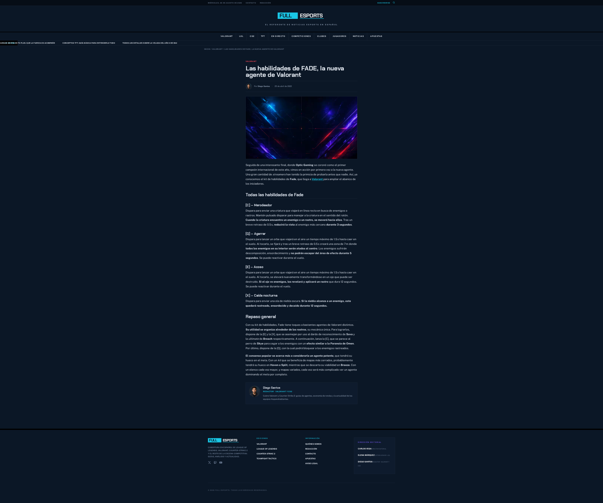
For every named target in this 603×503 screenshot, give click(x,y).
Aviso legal (311, 463)
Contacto (251, 3)
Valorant (227, 36)
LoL (241, 36)
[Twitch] (215, 463)
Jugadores (339, 36)
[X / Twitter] (209, 463)
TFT (263, 36)
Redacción (265, 3)
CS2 (252, 36)
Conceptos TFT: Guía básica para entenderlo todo (66, 43)
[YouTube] (220, 463)
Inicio (207, 49)
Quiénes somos (313, 444)
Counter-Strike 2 (266, 454)
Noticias (358, 36)
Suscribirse (383, 3)
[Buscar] (394, 2)
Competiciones (301, 36)
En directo (278, 36)
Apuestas (376, 36)
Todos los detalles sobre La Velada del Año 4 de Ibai (127, 43)
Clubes (321, 36)
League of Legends (267, 449)
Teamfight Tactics (266, 459)
